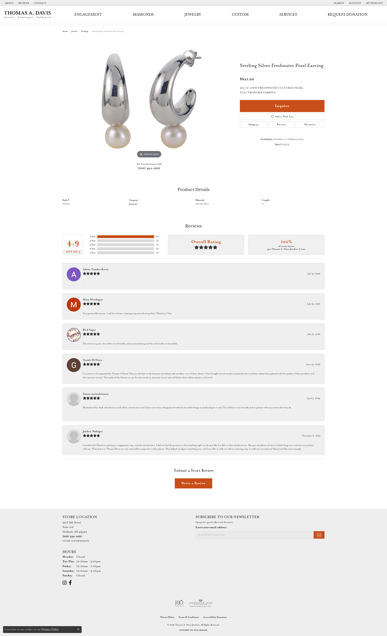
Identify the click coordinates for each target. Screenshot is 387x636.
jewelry (74, 31)
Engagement (88, 14)
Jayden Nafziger (93, 431)
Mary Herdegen (93, 299)
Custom (240, 14)
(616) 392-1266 (149, 168)
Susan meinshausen (95, 394)
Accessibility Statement (215, 617)
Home (65, 31)
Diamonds (143, 14)
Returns (281, 124)
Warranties (310, 124)
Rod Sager (89, 329)
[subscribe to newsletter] (319, 535)
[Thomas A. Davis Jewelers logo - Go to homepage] (28, 15)
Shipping (253, 124)
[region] (149, 98)
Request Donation (348, 14)
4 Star (92, 240)
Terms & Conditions (188, 617)
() (157, 236)
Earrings (84, 31)
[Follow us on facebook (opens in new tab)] (70, 582)
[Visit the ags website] (200, 603)
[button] (338, 3)
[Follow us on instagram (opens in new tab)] (64, 582)
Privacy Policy (167, 617)
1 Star (93, 253)
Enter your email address (211, 527)
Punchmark (200, 630)
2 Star (92, 249)
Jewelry (192, 14)
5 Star (93, 236)
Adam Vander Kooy (95, 269)
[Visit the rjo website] (179, 603)
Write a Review (193, 483)
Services (288, 14)
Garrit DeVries (92, 360)
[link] (9, 3)
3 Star (93, 245)
